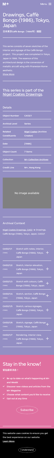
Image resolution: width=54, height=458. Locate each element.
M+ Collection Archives (36, 159)
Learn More (9, 441)
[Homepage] (6, 4)
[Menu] (50, 4)
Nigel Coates (30, 131)
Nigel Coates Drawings (22, 94)
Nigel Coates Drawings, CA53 (17, 230)
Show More (8, 74)
